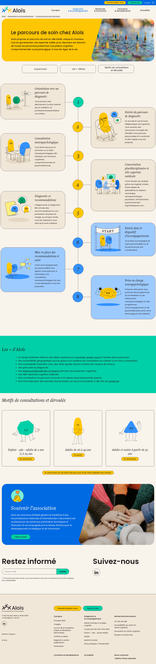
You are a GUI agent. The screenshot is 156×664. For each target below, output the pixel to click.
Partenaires (58, 646)
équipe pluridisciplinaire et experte (41, 370)
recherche (113, 381)
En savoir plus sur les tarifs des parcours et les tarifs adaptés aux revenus (78, 472)
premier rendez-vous (88, 357)
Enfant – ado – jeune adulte (96, 633)
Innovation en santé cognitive (127, 631)
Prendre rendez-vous (115, 2)
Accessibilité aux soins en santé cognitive (125, 626)
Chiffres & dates (61, 636)
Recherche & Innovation (125, 616)
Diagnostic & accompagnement (21, 16)
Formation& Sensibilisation (123, 10)
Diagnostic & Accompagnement (92, 617)
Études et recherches (123, 635)
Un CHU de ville (120, 621)
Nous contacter (121, 655)
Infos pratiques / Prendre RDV (96, 644)
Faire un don (135, 2)
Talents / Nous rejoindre (125, 658)
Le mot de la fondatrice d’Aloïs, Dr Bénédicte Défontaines (64, 630)
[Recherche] (153, 2)
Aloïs (4, 16)
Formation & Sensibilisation (66, 655)
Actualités (145, 10)
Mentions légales (8, 634)
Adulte (87, 636)
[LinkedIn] (96, 572)
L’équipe (57, 624)
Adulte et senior (91, 640)
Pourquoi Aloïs (60, 620)
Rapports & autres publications (61, 641)
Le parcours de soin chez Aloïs (48, 16)
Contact (147, 3)
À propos (58, 616)
